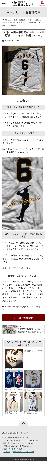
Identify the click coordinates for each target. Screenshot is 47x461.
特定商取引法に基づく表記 (23, 452)
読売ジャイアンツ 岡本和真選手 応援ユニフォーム (33, 412)
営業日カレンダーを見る (13, 449)
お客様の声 (18, 307)
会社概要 (7, 452)
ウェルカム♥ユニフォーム (12, 368)
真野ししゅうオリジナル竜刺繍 (13, 389)
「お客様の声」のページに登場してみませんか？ (33, 350)
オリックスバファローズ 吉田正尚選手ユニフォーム (13, 412)
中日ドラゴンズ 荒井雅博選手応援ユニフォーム (33, 390)
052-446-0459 (13, 440)
